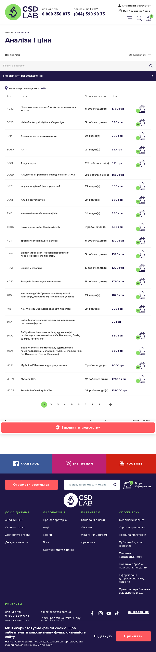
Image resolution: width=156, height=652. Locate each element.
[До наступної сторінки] (110, 405)
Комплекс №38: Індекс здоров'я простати (45, 308)
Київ (43, 88)
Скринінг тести (15, 527)
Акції (46, 527)
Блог (46, 542)
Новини (48, 535)
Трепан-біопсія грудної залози (39, 240)
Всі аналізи (12, 55)
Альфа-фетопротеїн (33, 199)
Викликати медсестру (81, 427)
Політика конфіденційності (130, 555)
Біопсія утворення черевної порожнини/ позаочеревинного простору (45, 254)
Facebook (30, 463)
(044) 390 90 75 (89, 13)
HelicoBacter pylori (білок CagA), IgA (42, 122)
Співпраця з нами (93, 520)
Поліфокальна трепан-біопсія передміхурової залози (48, 109)
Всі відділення (138, 612)
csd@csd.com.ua (60, 612)
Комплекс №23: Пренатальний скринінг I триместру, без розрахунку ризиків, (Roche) (47, 295)
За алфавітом (137, 55)
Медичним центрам (94, 535)
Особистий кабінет (136, 11)
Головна (9, 33)
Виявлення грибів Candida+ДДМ (41, 227)
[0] (148, 18)
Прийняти (133, 636)
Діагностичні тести (17, 535)
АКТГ (24, 149)
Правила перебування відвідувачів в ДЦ (134, 591)
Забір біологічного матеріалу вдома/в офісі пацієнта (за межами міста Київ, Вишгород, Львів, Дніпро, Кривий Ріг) (50, 335)
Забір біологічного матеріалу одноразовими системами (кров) (48, 321)
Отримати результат (136, 5)
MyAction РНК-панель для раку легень (44, 365)
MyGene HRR (28, 379)
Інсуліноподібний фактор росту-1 (40, 186)
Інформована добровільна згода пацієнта (132, 578)
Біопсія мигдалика (31, 268)
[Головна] (21, 12)
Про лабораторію (55, 520)
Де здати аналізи (16, 542)
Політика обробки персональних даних (133, 565)
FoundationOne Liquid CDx (36, 390)
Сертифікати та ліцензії (58, 550)
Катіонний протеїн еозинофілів (39, 213)
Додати (141, 109)
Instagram (83, 463)
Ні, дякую (103, 636)
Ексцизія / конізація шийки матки (41, 281)
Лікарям (86, 527)
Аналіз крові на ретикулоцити (38, 136)
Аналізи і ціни (14, 520)
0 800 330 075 (56, 13)
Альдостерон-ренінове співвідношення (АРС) (48, 174)
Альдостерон (28, 163)
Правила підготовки (132, 535)
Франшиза (88, 542)
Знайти (151, 66)
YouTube (134, 463)
